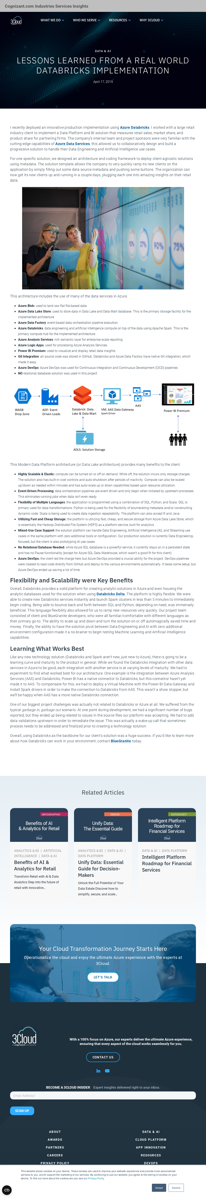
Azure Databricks (134, 127)
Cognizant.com (19, 6)
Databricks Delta (111, 593)
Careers (55, 1155)
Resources (118, 20)
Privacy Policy (96, 1178)
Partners (55, 1147)
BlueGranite (121, 740)
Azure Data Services (72, 143)
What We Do (51, 20)
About (55, 1132)
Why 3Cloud (150, 20)
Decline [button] (176, 1187)
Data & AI (151, 1132)
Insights (80, 6)
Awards (55, 1139)
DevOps (151, 1163)
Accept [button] (159, 1187)
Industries (44, 6)
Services (63, 6)
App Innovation (151, 1147)
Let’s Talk (103, 977)
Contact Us (103, 1057)
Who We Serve (85, 20)
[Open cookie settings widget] (7, 1190)
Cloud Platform (151, 1139)
